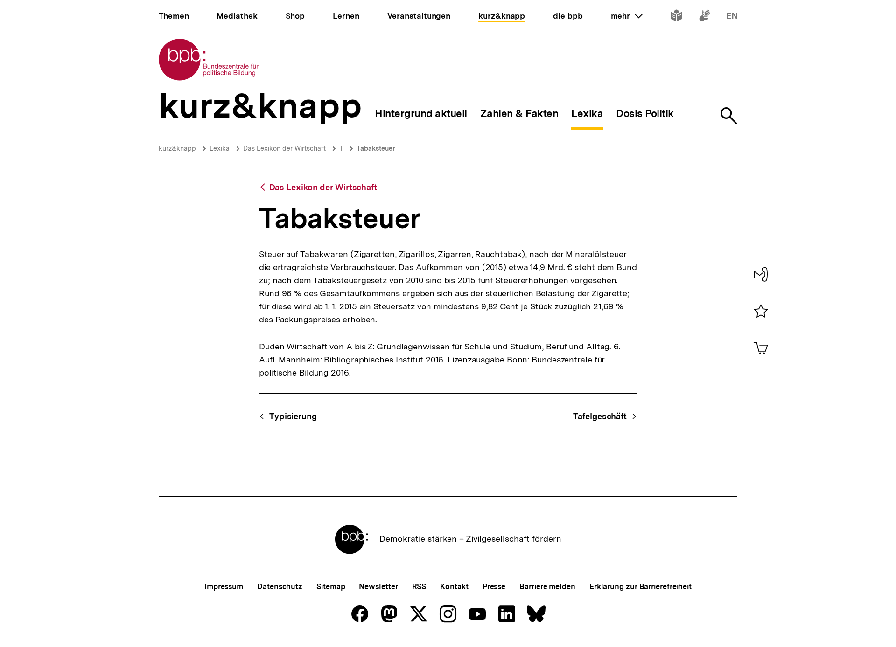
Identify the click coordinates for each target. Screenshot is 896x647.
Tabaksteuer (376, 148)
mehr (627, 16)
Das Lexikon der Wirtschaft (284, 148)
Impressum (223, 586)
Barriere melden (547, 586)
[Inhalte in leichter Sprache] (676, 17)
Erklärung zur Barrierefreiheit (640, 586)
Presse (494, 586)
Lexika (220, 148)
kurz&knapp (177, 148)
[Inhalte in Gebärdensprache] (704, 17)
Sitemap (330, 586)
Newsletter (378, 586)
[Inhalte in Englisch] (732, 17)
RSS (419, 586)
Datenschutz (279, 586)
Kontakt (454, 586)
